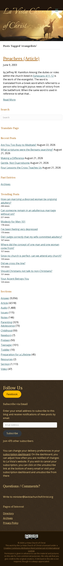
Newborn (6, 335)
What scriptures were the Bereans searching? (27, 149)
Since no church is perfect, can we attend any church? (31, 255)
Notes (4, 317)
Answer (5, 298)
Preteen (5, 340)
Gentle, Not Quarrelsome (15, 163)
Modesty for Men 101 (13, 221)
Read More (9, 99)
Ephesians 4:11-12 (43, 76)
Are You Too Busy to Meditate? (18, 145)
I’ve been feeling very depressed (19, 229)
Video (4, 369)
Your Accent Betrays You (15, 278)
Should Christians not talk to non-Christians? (26, 271)
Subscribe (12, 433)
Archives (5, 184)
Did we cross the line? (13, 263)
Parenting (6, 322)
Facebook (12, 394)
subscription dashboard (16, 454)
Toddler (5, 349)
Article (4, 303)
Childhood (6, 330)
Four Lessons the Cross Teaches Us (21, 167)
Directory (8, 513)
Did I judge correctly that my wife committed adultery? (31, 237)
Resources (7, 359)
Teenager (6, 345)
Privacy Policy (10, 523)
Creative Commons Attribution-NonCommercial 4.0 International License (31, 549)
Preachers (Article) (21, 59)
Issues (4, 312)
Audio (4, 307)
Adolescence (8, 325)
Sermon (5, 364)
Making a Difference (12, 158)
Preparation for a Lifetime (16, 354)
